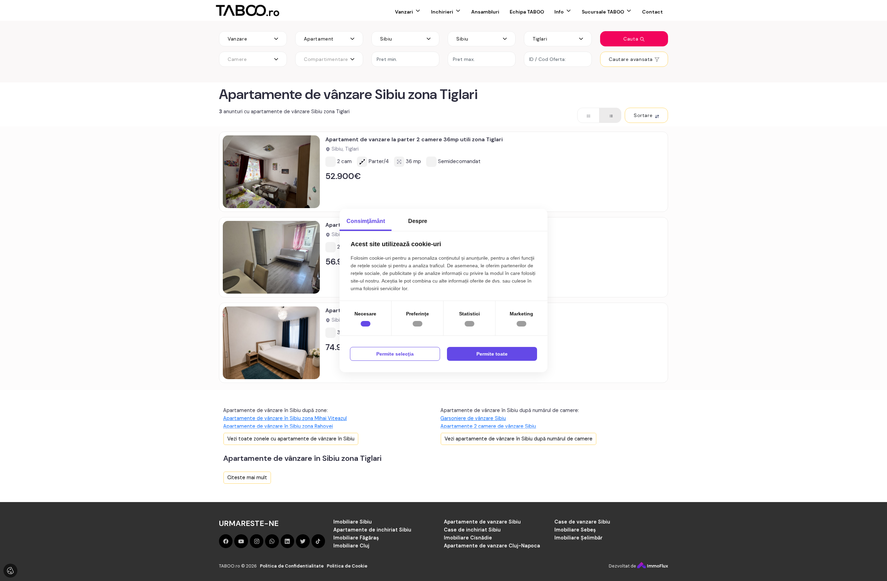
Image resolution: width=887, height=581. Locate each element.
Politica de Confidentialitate (292, 566)
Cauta (631, 39)
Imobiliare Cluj (351, 546)
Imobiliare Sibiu (352, 522)
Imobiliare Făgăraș (356, 538)
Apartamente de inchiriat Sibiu (372, 530)
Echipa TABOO (527, 12)
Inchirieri (442, 12)
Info (559, 12)
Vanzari (404, 12)
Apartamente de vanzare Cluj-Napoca (492, 546)
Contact (652, 12)
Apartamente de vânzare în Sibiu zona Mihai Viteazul (285, 418)
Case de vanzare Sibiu (582, 522)
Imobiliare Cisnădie (468, 538)
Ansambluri (485, 12)
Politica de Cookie (347, 566)
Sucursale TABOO (603, 12)
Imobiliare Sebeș (575, 530)
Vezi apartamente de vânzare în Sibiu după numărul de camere (518, 439)
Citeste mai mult (247, 477)
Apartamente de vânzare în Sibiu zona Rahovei (278, 426)
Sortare (644, 115)
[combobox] (253, 38)
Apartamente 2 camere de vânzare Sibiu (488, 426)
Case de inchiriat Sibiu (472, 530)
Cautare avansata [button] (631, 59)
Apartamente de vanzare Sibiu (482, 522)
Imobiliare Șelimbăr (578, 538)
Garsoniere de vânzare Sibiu (473, 418)
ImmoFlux (657, 566)
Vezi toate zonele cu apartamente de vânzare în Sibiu (290, 439)
